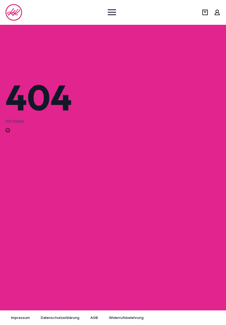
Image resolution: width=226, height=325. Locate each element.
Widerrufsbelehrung (126, 317)
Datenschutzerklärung (60, 317)
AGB (94, 317)
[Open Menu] (112, 12)
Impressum (20, 317)
